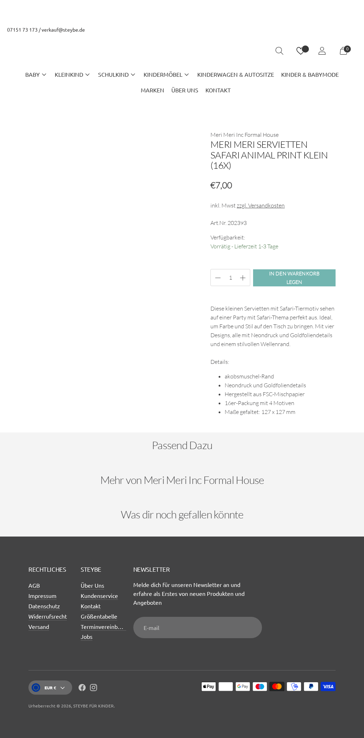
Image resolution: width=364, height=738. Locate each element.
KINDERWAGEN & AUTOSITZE (235, 74)
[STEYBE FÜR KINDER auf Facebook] (82, 688)
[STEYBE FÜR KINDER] (182, 51)
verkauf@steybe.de (63, 29)
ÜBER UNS (184, 89)
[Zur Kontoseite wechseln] (322, 51)
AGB (34, 585)
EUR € (50, 687)
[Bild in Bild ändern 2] (72, 303)
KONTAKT (218, 89)
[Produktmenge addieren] (218, 277)
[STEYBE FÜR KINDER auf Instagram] (93, 688)
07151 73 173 (22, 29)
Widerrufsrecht (47, 616)
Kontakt (91, 605)
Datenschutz (44, 605)
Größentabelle (99, 616)
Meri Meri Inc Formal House (244, 134)
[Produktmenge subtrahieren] (243, 277)
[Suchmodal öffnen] (279, 51)
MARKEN (152, 89)
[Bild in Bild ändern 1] (40, 303)
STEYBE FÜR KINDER (93, 706)
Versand (38, 626)
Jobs (86, 636)
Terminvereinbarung (106, 626)
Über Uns (92, 585)
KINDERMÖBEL (163, 74)
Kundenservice (99, 595)
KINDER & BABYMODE (310, 74)
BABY (32, 74)
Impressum (42, 595)
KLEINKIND (69, 74)
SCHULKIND (113, 74)
